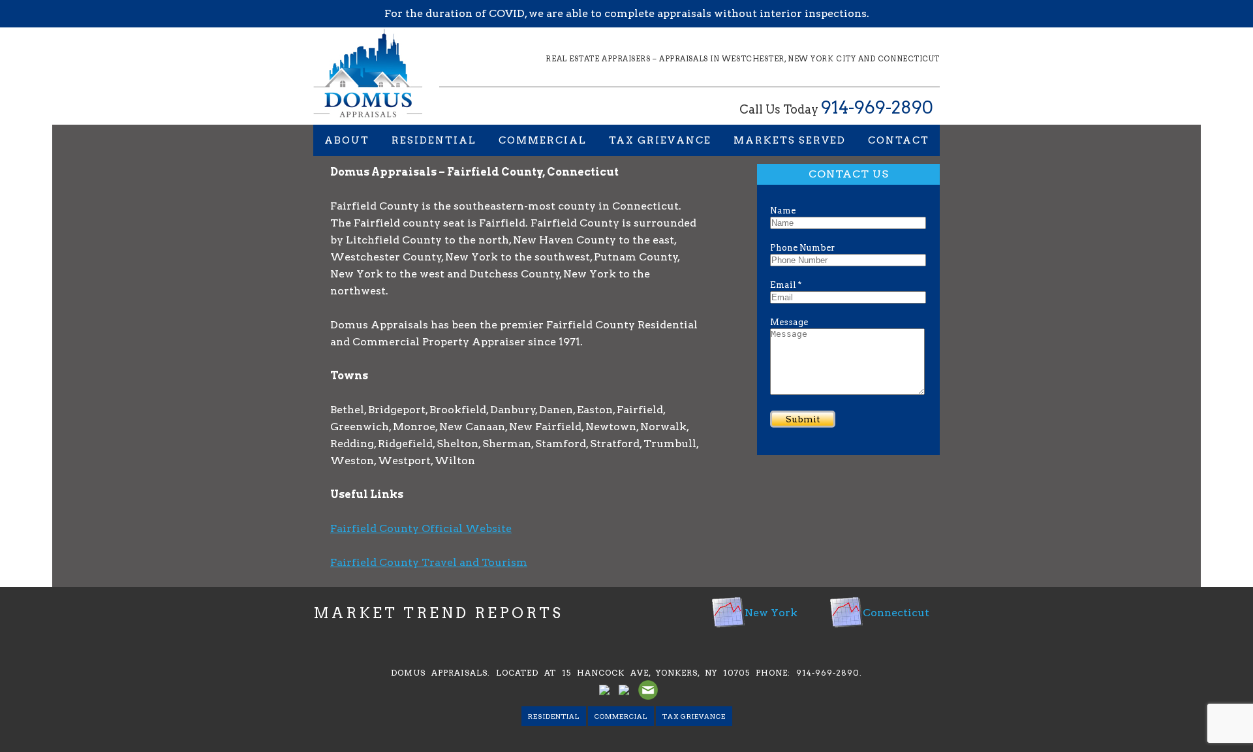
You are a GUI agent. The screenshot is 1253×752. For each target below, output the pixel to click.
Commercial (543, 140)
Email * (785, 285)
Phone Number (802, 248)
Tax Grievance (660, 140)
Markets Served (790, 140)
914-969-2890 (877, 107)
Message (789, 322)
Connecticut (896, 612)
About (346, 140)
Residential (434, 140)
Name (783, 210)
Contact (898, 140)
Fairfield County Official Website (421, 528)
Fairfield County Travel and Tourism (428, 562)
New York (771, 612)
